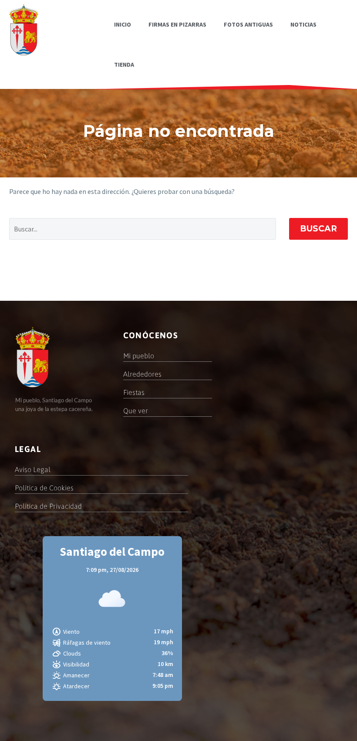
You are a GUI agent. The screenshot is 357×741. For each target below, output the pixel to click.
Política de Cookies (44, 488)
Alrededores (142, 374)
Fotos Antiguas (248, 24)
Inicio (122, 24)
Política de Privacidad (48, 506)
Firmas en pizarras (177, 24)
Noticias (303, 24)
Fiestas (134, 392)
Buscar (318, 229)
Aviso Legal (33, 469)
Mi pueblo (138, 356)
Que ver (135, 411)
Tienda (124, 64)
